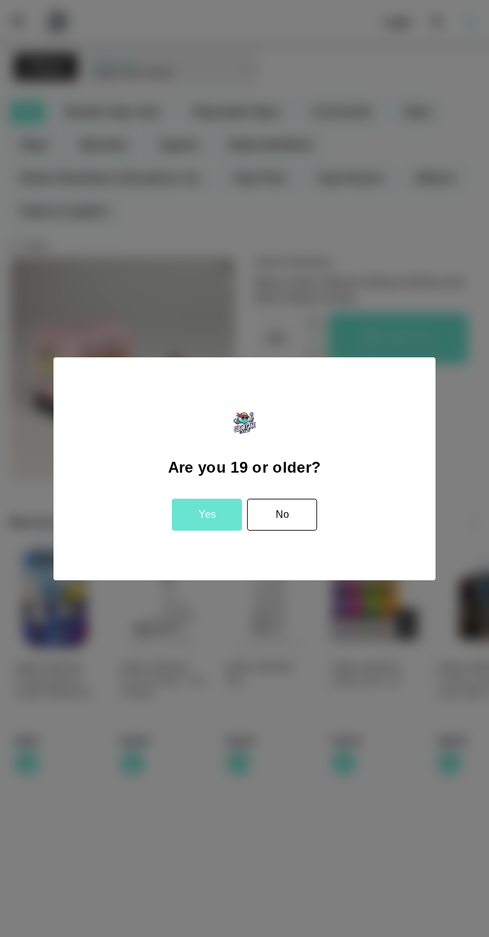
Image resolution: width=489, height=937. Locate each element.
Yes (207, 514)
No (282, 514)
